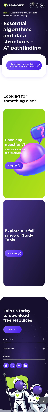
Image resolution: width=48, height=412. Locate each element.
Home (6, 13)
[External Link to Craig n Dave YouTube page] (19, 365)
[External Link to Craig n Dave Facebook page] (6, 365)
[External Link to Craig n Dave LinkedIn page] (25, 365)
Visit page (12, 166)
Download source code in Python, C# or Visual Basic (22, 65)
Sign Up (12, 329)
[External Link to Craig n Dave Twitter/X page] (12, 365)
